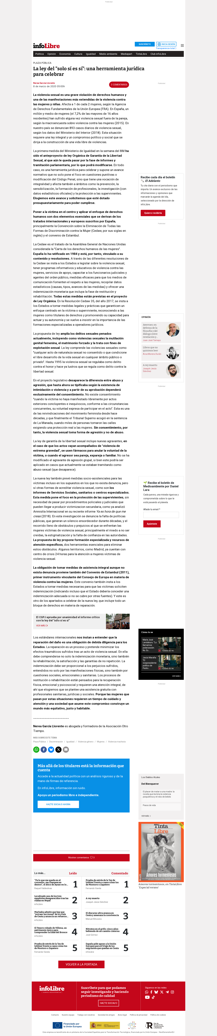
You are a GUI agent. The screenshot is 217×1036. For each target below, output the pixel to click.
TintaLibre (141, 53)
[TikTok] (153, 997)
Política (39, 53)
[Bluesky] (156, 992)
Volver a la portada (81, 964)
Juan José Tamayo (152, 340)
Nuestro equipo (68, 1015)
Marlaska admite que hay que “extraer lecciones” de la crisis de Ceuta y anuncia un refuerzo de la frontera (50, 915)
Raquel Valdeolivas (43, 888)
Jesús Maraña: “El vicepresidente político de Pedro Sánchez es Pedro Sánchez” (149, 663)
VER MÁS (176, 676)
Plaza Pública (39, 741)
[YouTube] (147, 997)
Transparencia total (165, 48)
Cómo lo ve (147, 632)
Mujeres (101, 741)
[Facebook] (151, 992)
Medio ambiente (108, 53)
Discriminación (56, 741)
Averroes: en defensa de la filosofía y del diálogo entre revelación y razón (150, 331)
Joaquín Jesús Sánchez (97, 902)
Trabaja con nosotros (86, 1015)
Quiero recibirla (153, 213)
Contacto (55, 1015)
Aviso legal (122, 1015)
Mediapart (126, 53)
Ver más (145, 816)
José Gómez (92, 935)
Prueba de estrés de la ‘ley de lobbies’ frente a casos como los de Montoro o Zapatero (50, 946)
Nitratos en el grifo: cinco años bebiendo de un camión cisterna (102, 930)
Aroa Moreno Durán (152, 354)
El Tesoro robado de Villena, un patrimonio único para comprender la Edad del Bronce (50, 930)
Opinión (51, 53)
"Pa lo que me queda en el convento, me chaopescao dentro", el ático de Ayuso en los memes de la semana (50, 883)
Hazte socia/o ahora (58, 804)
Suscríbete (145, 44)
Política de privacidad (138, 1015)
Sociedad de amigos (106, 1015)
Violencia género (85, 741)
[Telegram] (167, 992)
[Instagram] (172, 992)
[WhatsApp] (146, 992)
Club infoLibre (158, 53)
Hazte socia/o (108, 1003)
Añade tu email (151, 509)
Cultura (78, 53)
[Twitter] (162, 992)
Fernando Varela (42, 952)
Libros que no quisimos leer (150, 349)
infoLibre (38, 904)
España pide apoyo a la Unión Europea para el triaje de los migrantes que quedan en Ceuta (102, 946)
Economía (65, 53)
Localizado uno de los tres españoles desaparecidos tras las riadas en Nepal (51, 898)
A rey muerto (92, 898)
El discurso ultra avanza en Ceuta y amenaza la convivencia (102, 914)
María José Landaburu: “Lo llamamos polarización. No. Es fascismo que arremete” (150, 645)
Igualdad (91, 53)
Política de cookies (158, 1015)
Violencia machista (117, 741)
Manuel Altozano (94, 919)
